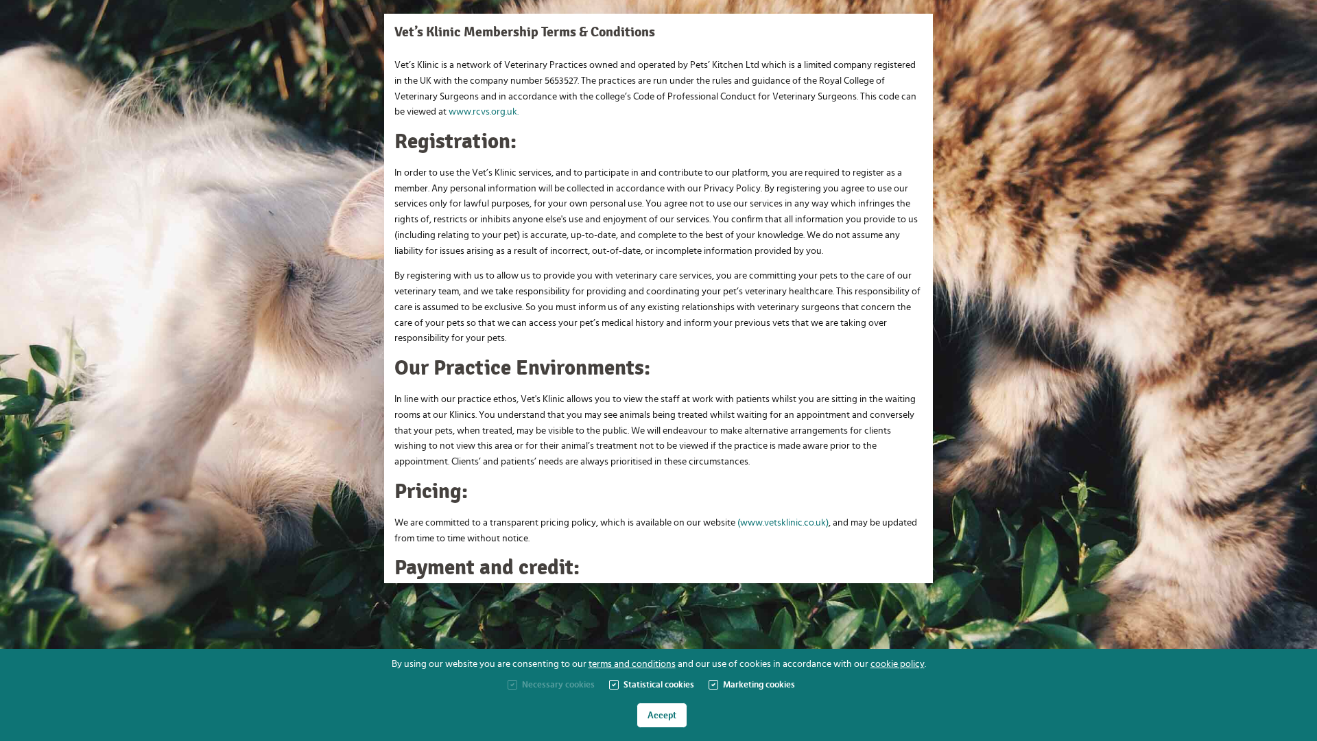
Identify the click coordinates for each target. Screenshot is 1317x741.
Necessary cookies (558, 685)
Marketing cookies (759, 685)
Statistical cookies (659, 685)
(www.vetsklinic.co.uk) (783, 523)
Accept (662, 715)
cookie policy (897, 664)
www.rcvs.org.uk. (484, 112)
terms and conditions (632, 664)
